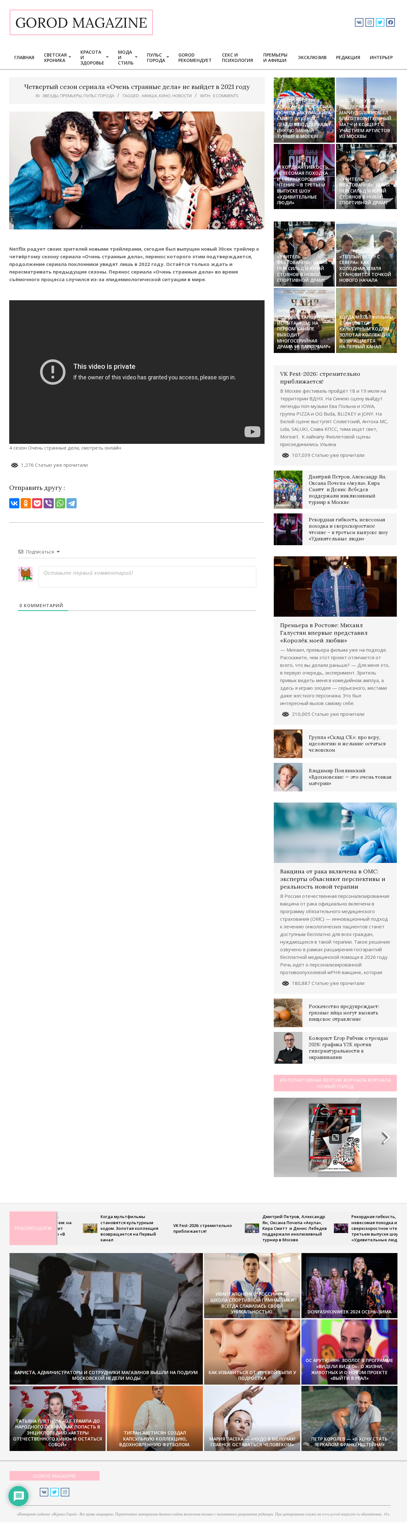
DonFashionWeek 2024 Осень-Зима (349, 1312)
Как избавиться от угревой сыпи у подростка (252, 1375)
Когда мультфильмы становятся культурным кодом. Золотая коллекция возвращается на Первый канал (366, 331)
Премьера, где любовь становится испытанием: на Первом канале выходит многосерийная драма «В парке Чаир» (304, 328)
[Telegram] (71, 503)
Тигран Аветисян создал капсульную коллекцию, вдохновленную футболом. (154, 1438)
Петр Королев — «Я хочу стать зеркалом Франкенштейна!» (349, 1442)
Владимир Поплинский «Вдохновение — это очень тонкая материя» (350, 777)
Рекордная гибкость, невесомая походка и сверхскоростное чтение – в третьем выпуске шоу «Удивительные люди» (303, 185)
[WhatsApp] (60, 503)
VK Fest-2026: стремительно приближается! (320, 377)
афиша (149, 95)
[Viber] (49, 503)
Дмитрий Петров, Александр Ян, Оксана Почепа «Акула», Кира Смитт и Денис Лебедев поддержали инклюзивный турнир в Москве (304, 118)
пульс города (99, 95)
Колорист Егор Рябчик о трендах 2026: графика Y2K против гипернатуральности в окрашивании (348, 1047)
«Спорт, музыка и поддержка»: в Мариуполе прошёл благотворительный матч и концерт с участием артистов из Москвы (365, 118)
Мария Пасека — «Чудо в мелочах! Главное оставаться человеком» (252, 1442)
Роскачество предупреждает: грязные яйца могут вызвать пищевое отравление (344, 1012)
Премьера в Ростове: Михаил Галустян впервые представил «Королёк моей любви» (324, 632)
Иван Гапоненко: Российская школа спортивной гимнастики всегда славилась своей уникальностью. (252, 1303)
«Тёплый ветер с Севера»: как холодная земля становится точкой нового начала (365, 268)
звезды (50, 95)
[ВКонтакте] (14, 503)
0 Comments (225, 95)
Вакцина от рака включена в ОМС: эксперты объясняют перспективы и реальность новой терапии (332, 879)
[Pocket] (37, 503)
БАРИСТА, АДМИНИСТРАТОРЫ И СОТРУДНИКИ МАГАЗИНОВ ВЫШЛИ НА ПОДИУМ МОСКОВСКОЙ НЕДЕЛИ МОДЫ (106, 1375)
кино (164, 95)
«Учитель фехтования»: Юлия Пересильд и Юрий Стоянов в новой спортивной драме (364, 191)
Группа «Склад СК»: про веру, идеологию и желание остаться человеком (347, 743)
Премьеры (71, 95)
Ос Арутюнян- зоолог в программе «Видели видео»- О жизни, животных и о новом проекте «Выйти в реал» (349, 1369)
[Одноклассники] (26, 503)
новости (182, 95)
